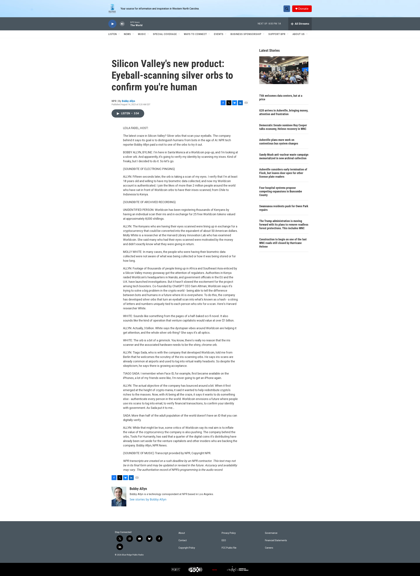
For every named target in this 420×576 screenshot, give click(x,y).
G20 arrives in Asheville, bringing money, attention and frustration (283, 112)
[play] (112, 24)
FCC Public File (229, 548)
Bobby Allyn (128, 101)
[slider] (127, 23)
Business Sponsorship (246, 34)
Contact (182, 540)
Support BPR (276, 34)
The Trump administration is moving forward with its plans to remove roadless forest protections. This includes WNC (283, 224)
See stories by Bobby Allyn (148, 499)
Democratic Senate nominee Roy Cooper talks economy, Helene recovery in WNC (283, 127)
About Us (299, 34)
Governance (271, 533)
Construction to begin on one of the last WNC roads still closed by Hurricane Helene (283, 243)
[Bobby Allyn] (119, 496)
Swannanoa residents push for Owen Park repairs (283, 207)
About (181, 533)
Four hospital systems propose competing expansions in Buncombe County (280, 191)
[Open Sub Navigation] (119, 34)
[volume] (122, 24)
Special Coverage (165, 34)
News (127, 34)
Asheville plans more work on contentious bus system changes (278, 141)
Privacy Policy (229, 533)
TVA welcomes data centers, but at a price (280, 97)
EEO (224, 540)
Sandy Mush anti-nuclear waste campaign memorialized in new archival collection (283, 156)
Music (142, 34)
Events (218, 34)
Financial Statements (276, 540)
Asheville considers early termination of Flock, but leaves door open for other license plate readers (283, 173)
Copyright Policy (186, 548)
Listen (112, 34)
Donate (303, 8)
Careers (269, 548)
